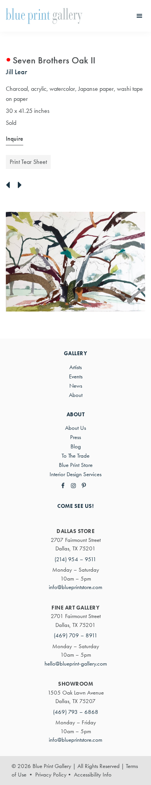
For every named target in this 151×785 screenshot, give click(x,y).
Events (75, 376)
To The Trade (75, 456)
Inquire (14, 139)
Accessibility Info (93, 774)
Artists (75, 367)
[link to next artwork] (22, 185)
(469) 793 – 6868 (75, 712)
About (75, 395)
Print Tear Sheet (28, 162)
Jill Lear (16, 71)
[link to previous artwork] (10, 185)
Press (75, 437)
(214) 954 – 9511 (75, 559)
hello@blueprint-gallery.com (76, 664)
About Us (75, 428)
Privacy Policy (51, 774)
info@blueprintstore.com (75, 587)
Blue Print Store (76, 465)
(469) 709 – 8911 (76, 635)
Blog (75, 446)
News (75, 386)
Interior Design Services (75, 474)
